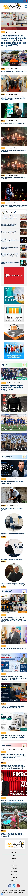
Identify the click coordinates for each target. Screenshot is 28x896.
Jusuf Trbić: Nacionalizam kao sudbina (11, 559)
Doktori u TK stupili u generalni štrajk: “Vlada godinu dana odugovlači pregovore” (12, 707)
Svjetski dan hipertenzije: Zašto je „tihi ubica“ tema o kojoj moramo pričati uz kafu (13, 737)
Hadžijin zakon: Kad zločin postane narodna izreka (12, 482)
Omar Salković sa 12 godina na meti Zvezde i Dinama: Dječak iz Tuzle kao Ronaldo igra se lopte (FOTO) (13, 40)
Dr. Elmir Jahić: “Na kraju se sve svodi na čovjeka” (13, 649)
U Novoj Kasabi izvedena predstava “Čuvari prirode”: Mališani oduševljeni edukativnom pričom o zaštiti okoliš (13, 767)
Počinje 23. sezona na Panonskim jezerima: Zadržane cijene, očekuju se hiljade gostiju (12, 835)
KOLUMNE (3, 478)
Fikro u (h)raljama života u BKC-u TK (12, 801)
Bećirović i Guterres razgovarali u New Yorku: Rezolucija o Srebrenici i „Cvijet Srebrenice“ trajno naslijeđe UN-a (13, 98)
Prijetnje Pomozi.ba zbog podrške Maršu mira (13, 71)
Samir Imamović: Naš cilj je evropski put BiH (13, 123)
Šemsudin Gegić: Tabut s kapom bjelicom (11, 509)
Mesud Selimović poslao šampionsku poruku (12, 408)
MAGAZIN (3, 752)
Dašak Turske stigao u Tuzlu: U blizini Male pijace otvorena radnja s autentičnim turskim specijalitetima (14, 756)
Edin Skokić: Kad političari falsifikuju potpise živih (13, 534)
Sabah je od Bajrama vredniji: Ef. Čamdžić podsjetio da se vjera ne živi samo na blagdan (13, 584)
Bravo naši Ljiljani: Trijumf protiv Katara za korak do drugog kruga (12, 388)
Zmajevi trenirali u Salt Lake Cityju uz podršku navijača (12, 428)
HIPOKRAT (3, 615)
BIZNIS (13, 874)
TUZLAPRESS (14, 852)
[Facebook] (24, 1)
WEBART (13, 877)
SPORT (2, 32)
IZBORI (14, 859)
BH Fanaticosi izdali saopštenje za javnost (13, 449)
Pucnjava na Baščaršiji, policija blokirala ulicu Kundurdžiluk (13, 150)
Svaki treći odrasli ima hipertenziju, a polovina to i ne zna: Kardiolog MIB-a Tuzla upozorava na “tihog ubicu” (14, 678)
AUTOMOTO (14, 871)
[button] (2, 1)
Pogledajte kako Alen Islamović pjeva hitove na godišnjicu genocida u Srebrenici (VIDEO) (14, 205)
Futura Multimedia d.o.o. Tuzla (14, 893)
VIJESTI (2, 147)
